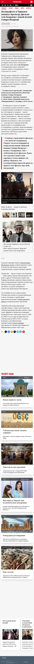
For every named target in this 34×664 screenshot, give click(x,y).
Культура (13, 23)
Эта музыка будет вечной (9, 622)
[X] (6, 332)
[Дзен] (15, 332)
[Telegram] (18, 332)
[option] (6, 215)
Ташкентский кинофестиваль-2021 (9, 26)
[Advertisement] (17, 354)
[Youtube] (23, 332)
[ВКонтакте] (9, 332)
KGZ (5, 5)
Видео (17, 8)
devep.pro (26, 662)
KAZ (2, 5)
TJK (7, 5)
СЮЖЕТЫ (28, 8)
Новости (4, 8)
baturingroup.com (9, 662)
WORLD (16, 5)
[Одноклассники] (12, 332)
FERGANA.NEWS (17, 2)
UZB (13, 5)
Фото (22, 8)
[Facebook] (20, 332)
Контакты (4, 657)
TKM (10, 5)
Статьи (11, 8)
